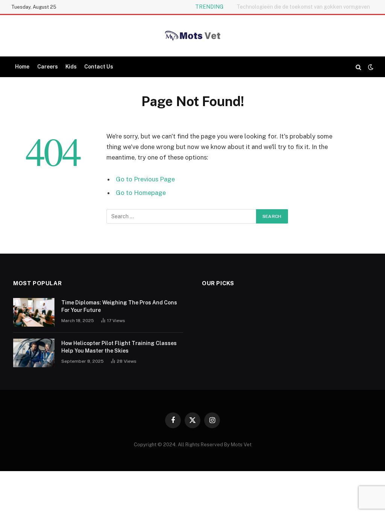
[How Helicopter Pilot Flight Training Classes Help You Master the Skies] (34, 353)
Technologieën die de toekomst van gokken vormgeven (303, 7)
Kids (71, 67)
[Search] (358, 66)
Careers (47, 67)
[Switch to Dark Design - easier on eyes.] (370, 67)
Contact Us (98, 67)
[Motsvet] (192, 35)
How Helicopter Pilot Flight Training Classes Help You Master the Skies (119, 347)
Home (22, 67)
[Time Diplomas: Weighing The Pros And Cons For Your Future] (34, 312)
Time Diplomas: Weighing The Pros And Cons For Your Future (119, 306)
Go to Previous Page (145, 179)
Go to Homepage (141, 192)
